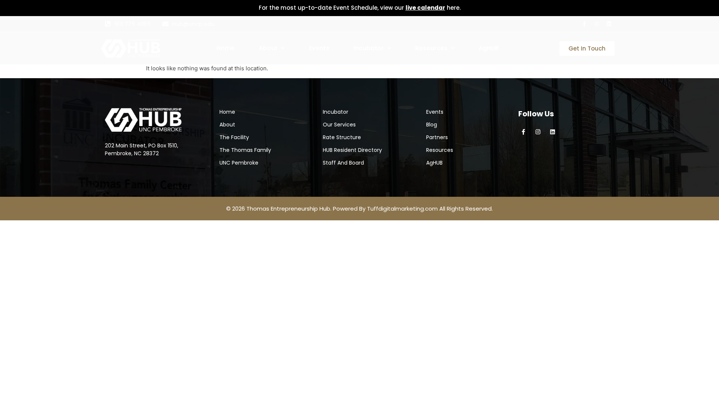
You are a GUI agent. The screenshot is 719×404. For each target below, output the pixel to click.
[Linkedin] (609, 24)
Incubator (369, 48)
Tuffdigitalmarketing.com (402, 208)
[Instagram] (596, 24)
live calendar (425, 8)
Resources (431, 48)
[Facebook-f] (584, 24)
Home (225, 48)
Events (319, 48)
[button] (283, 48)
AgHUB (489, 48)
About (268, 48)
